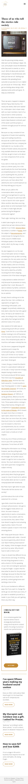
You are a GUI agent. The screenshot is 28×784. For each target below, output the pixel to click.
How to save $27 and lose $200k (12, 745)
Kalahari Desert (7, 394)
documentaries (16, 233)
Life (19, 28)
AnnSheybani (6, 28)
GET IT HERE (11, 665)
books (20, 231)
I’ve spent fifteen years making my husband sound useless (12, 683)
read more (9, 705)
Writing (23, 28)
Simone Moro (20, 228)
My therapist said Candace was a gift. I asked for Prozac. (13, 716)
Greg (3, 331)
